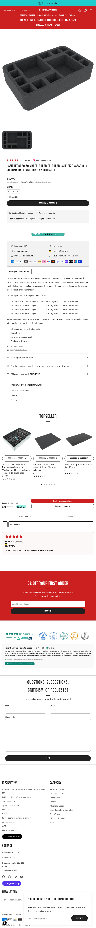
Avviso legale (8, 822)
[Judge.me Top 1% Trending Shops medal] (74, 636)
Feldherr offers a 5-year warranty (16, 797)
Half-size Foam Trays (20, 390)
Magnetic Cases (27, 20)
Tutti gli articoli (8, 801)
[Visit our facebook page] (3, 877)
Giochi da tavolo (45, 15)
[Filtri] (5, 524)
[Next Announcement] (75, 3)
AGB (4, 826)
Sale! (57, 24)
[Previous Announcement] (21, 3)
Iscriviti (79, 918)
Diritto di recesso (9, 830)
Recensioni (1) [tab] (25, 516)
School (72, 15)
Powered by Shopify (9, 925)
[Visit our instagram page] (9, 877)
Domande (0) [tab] (71, 516)
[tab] (41, 484)
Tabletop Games (27, 15)
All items (14, 400)
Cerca (4, 813)
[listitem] (48, 3)
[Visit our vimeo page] (15, 877)
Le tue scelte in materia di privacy (16, 818)
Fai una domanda (62, 506)
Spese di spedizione (27, 182)
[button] (13, 160)
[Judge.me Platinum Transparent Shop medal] (64, 636)
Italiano (24, 10)
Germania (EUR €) (9, 10)
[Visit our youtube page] (21, 877)
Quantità (10, 187)
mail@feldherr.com (10, 852)
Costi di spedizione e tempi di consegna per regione (32, 219)
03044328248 (8, 857)
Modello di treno (44, 24)
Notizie (5, 809)
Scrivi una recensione (62, 501)
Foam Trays (70, 20)
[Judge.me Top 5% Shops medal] (85, 636)
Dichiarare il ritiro (12, 836)
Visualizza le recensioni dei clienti (19, 664)
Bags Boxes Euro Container (50, 20)
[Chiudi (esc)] (88, 895)
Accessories (61, 15)
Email (52, 705)
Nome (7, 705)
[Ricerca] (79, 10)
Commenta (10, 717)
